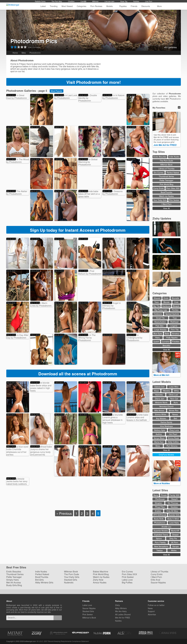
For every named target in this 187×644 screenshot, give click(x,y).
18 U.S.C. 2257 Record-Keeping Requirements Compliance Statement (62, 641)
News (150, 608)
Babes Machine (100, 571)
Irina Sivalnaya (166, 426)
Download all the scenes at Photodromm (77, 374)
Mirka (176, 390)
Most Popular (56, 91)
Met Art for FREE (122, 617)
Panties (175, 310)
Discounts (145, 6)
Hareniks (159, 394)
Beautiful (166, 345)
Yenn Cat (174, 398)
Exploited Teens (161, 534)
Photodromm (13, 123)
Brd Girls (39, 579)
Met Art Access (13, 582)
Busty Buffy (159, 518)
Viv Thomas (173, 503)
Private (164, 495)
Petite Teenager (166, 180)
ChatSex (71, 1)
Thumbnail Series (166, 176)
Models (109, 6)
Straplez (158, 503)
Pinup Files (160, 507)
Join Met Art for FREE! (165, 145)
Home (15, 52)
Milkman (95, 1)
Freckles (175, 341)
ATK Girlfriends (159, 515)
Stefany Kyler (159, 430)
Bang (155, 495)
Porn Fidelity (160, 542)
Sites (23, 52)
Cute (176, 302)
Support (151, 611)
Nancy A (84, 120)
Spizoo (159, 538)
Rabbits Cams (40, 1)
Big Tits (156, 306)
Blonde (166, 302)
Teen (156, 302)
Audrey (159, 434)
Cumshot (166, 341)
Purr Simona (172, 445)
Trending (53, 6)
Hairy (157, 337)
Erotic (166, 298)
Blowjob (176, 306)
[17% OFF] (166, 480)
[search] (58, 617)
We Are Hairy (121, 611)
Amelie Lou (166, 526)
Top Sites (159, 152)
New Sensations (161, 546)
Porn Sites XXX (172, 188)
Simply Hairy (12, 579)
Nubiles (136, 1)
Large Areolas (160, 329)
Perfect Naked (173, 172)
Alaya (156, 390)
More (159, 6)
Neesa (175, 414)
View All (166, 208)
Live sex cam (109, 1)
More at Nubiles (162, 483)
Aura (176, 402)
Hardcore (166, 306)
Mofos (173, 550)
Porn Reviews (96, 6)
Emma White (160, 414)
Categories (81, 6)
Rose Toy (123, 1)
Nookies (174, 507)
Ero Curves (158, 172)
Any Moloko (161, 418)
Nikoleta (166, 390)
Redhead (174, 321)
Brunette (175, 298)
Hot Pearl (173, 434)
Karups (175, 546)
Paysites (123, 6)
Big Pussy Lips (160, 310)
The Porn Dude (166, 160)
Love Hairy (174, 522)
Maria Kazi (158, 442)
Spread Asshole (172, 313)
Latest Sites (160, 490)
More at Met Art (162, 375)
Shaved (157, 298)
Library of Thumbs (166, 168)
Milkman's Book (89, 617)
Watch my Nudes (166, 196)
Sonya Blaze (159, 438)
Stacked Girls (70, 579)
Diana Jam (159, 398)
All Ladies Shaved (123, 614)
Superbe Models (161, 530)
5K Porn (174, 542)
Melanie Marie (161, 402)
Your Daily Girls (160, 200)
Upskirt (156, 341)
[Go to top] (180, 635)
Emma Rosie (173, 438)
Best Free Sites (16, 567)
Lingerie (173, 325)
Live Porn (148, 1)
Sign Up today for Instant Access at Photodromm (78, 230)
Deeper (175, 534)
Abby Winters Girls (44, 582)
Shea (157, 445)
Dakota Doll (159, 386)
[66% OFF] (166, 372)
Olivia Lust (173, 394)
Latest (43, 6)
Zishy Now (98, 579)
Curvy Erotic (158, 188)
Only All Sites (172, 511)
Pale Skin (160, 325)
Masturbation (160, 321)
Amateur (175, 333)
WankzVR (175, 530)
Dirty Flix (173, 538)
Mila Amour (159, 410)
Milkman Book (166, 164)
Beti (175, 418)
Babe (167, 333)
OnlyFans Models (166, 454)
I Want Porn (166, 204)
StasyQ (174, 499)
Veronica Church (166, 406)
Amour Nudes (99, 582)
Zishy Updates (162, 218)
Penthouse (160, 499)
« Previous (64, 513)
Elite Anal (155, 579)
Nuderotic (69, 582)
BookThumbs (166, 192)
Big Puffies (127, 582)
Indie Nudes (174, 156)
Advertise (152, 614)
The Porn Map (56, 1)
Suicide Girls (174, 515)
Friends (134, 6)
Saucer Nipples (158, 582)
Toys (175, 317)
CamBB (83, 1)
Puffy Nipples (172, 337)
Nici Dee (60, 328)
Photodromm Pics (33, 41)
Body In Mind (173, 518)
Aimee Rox (173, 410)
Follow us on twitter (156, 605)
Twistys (159, 550)
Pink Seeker (174, 200)
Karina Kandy (166, 422)
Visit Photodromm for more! (93, 82)
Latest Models (162, 382)
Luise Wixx (173, 386)
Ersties (158, 511)
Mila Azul (12, 264)
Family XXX (174, 495)
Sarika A (12, 153)
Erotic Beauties (159, 156)
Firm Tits (175, 329)
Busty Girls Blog (14, 585)
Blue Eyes (157, 333)
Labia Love (127, 579)
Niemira (132, 121)
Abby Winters (121, 608)
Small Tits (160, 317)
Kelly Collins (173, 442)
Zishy (117, 605)
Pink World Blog (166, 184)
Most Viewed (67, 6)
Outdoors (158, 313)
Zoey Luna (174, 430)
